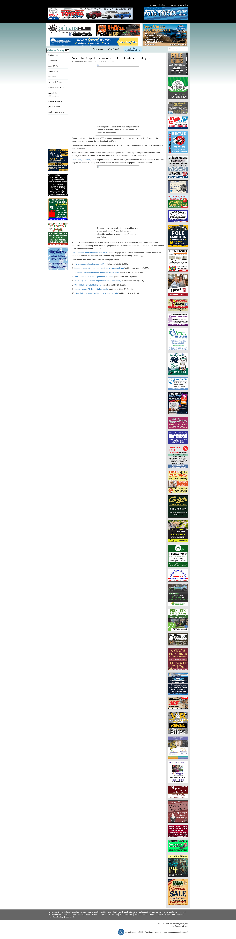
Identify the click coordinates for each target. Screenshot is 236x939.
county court (53, 71)
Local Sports (70, 917)
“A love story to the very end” (83, 160)
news (182, 912)
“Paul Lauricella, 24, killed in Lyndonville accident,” (94, 276)
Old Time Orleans (55, 914)
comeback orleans (79, 912)
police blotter (53, 65)
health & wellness (55, 101)
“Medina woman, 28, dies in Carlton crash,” (91, 289)
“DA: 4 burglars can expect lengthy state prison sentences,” (97, 281)
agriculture (66, 912)
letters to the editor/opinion (53, 94)
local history (156, 912)
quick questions (178, 914)
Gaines (94, 914)
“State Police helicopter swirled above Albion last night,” (97, 293)
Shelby (167, 914)
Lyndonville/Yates (126, 914)
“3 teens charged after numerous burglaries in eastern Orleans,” (99, 268)
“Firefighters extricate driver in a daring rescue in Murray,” (97, 272)
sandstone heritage (56, 917)
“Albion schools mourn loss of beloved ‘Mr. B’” (90, 253)
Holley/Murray (105, 914)
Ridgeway (159, 914)
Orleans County (148, 914)
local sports (52, 60)
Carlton (87, 914)
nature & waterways (170, 912)
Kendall (115, 914)
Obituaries (52, 76)
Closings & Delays (55, 82)
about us (161, 5)
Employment (98, 49)
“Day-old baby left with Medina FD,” (88, 285)
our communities (69, 914)
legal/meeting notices (56, 111)
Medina (137, 914)
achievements (54, 912)
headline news (53, 55)
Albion (80, 914)
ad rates (153, 5)
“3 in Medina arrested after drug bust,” (89, 264)
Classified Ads (113, 49)
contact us (172, 5)
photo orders (183, 5)
